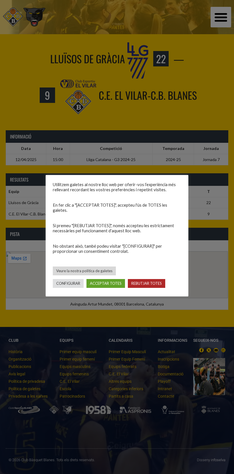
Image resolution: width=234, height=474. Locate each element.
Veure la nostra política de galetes (84, 270)
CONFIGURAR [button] (68, 283)
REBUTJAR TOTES (146, 283)
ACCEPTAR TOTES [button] (106, 283)
